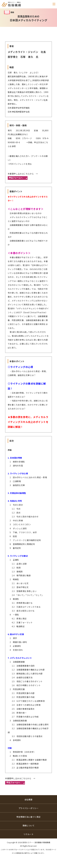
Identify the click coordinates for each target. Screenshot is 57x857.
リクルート (28, 834)
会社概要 (28, 799)
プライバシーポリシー (29, 808)
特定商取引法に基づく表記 (28, 816)
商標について (29, 825)
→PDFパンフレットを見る (20, 163)
